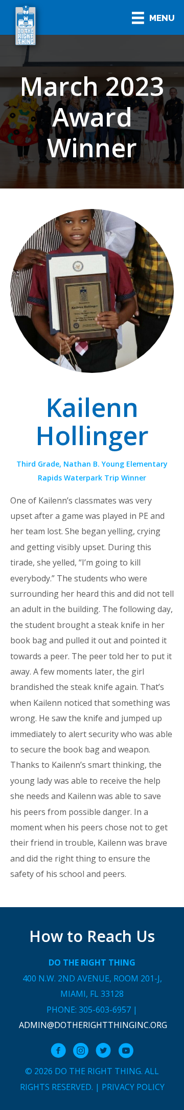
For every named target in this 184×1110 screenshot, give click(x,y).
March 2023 (92, 86)
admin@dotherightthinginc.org (93, 1025)
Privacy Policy (133, 1087)
